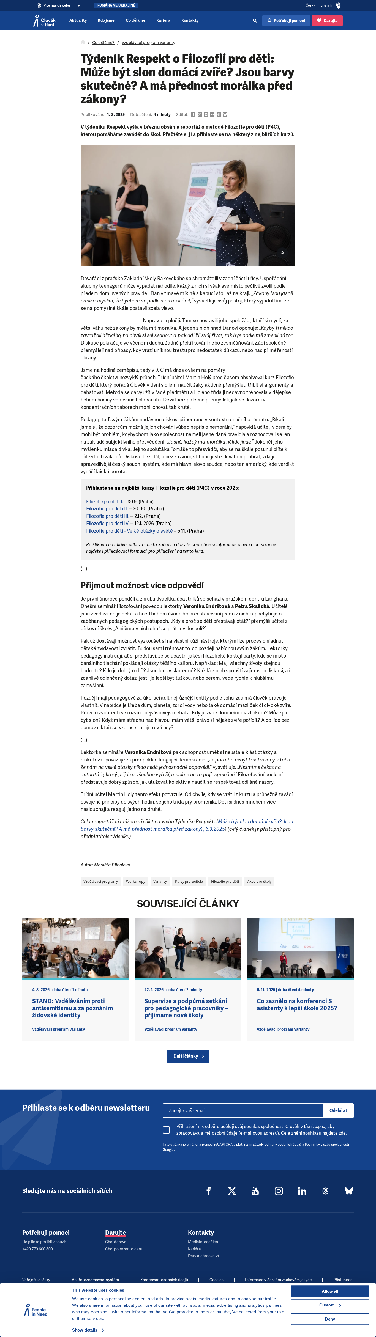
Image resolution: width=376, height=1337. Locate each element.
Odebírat (338, 1110)
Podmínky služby (318, 1144)
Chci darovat (116, 1242)
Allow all (330, 1291)
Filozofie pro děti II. (107, 508)
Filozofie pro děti (225, 881)
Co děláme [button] (135, 20)
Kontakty (189, 20)
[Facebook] (209, 1191)
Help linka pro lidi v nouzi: (44, 1242)
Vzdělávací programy (100, 881)
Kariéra (163, 20)
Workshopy (135, 881)
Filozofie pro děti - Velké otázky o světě (129, 531)
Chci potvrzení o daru (123, 1249)
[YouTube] (255, 1191)
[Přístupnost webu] (338, 5)
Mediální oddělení (203, 1242)
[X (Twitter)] (232, 1191)
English (326, 5)
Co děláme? (103, 42)
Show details (84, 1330)
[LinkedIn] (302, 1191)
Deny (330, 1319)
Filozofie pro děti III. (107, 516)
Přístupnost (343, 1280)
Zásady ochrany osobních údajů (277, 1144)
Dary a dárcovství (203, 1256)
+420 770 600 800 (37, 1249)
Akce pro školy (259, 881)
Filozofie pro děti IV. (107, 523)
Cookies (216, 1280)
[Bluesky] (349, 1191)
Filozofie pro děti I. (104, 502)
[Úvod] (83, 42)
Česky (310, 5)
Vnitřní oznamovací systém (95, 1280)
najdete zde (334, 1133)
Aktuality (78, 20)
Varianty (160, 881)
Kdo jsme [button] (106, 20)
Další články (185, 1056)
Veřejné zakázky (36, 1280)
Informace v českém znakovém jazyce (278, 1280)
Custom (326, 1305)
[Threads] (325, 1191)
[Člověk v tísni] (44, 20)
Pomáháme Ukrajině (116, 5)
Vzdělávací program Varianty (148, 42)
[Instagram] (279, 1191)
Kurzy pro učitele (189, 881)
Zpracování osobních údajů (164, 1280)
